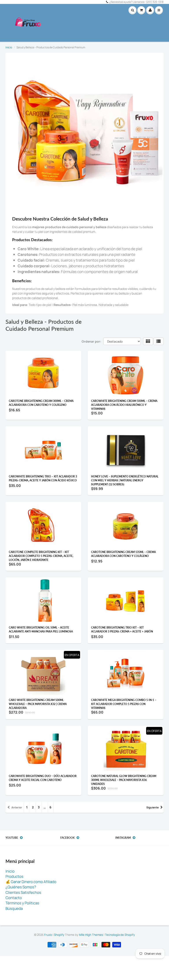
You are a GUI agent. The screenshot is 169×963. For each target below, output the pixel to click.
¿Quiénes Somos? (21, 886)
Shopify (59, 935)
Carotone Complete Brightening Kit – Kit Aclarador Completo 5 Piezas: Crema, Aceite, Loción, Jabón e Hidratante (41, 556)
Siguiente (152, 807)
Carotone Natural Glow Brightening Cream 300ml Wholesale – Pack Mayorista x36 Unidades (123, 780)
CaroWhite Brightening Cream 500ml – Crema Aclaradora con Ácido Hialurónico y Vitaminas (124, 404)
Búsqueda (14, 908)
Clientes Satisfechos (23, 892)
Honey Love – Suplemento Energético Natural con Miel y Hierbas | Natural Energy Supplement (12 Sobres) (124, 480)
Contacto (14, 897)
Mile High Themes (91, 935)
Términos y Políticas (22, 902)
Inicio (9, 47)
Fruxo (48, 935)
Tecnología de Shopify (120, 935)
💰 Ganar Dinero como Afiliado (31, 881)
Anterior (16, 807)
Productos (14, 876)
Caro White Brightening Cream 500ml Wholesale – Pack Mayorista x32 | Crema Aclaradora (38, 704)
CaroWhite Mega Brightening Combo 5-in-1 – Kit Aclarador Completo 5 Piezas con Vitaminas (123, 704)
